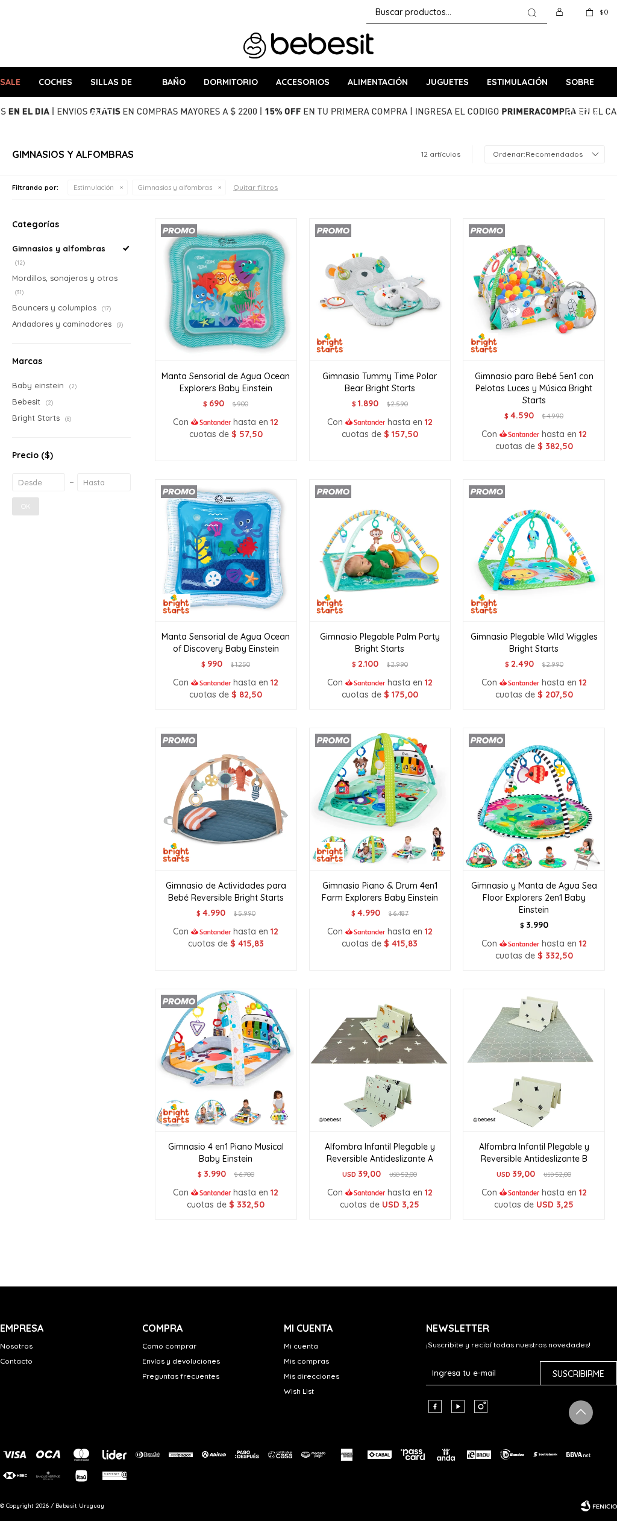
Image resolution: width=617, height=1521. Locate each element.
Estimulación (517, 82)
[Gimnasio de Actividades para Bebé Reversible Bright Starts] (226, 799)
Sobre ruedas (583, 87)
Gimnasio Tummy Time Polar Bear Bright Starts (379, 382)
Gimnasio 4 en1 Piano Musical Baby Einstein (226, 1152)
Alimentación (378, 82)
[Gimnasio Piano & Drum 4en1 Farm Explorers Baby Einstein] (380, 799)
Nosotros (16, 1345)
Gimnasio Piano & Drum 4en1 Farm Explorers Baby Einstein (380, 891)
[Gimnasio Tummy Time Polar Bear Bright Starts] (380, 289)
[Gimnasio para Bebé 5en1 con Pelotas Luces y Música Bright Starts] (534, 289)
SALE (10, 82)
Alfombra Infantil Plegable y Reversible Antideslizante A (380, 1152)
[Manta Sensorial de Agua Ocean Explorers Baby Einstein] (226, 289)
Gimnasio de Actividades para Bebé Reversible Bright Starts (226, 891)
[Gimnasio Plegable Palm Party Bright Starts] (380, 550)
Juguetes (447, 82)
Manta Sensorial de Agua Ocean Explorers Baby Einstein (225, 382)
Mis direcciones (311, 1376)
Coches (55, 82)
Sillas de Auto (111, 87)
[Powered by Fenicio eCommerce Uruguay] (599, 1506)
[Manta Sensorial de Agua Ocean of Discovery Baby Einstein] (226, 550)
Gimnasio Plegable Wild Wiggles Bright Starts (534, 642)
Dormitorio (231, 82)
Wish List (299, 1391)
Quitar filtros (255, 187)
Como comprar (169, 1345)
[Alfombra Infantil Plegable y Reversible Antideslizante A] (380, 1060)
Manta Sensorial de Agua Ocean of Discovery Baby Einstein (225, 642)
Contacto (16, 1360)
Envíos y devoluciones (181, 1360)
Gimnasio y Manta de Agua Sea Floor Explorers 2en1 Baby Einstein (534, 897)
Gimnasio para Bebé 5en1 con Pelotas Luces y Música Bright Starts (534, 388)
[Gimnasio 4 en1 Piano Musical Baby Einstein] (226, 1060)
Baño (174, 82)
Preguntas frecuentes (180, 1376)
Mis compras (306, 1360)
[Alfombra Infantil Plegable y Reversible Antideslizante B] (534, 1060)
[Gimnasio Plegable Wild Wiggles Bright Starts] (534, 550)
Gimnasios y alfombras (175, 187)
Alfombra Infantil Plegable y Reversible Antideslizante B (534, 1152)
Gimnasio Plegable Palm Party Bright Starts (380, 642)
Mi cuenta (301, 1345)
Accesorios (303, 82)
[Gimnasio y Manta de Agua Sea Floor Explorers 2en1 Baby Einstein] (534, 799)
